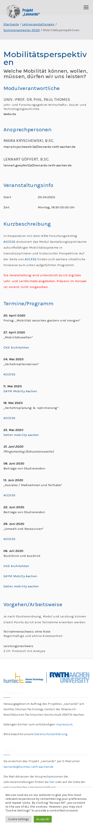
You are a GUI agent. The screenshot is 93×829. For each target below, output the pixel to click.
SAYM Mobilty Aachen (20, 391)
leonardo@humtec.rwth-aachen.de (28, 767)
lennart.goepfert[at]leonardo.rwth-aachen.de (37, 165)
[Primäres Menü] (86, 7)
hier (52, 782)
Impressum (64, 724)
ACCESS (9, 242)
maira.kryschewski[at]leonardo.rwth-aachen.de (39, 147)
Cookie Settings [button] (18, 819)
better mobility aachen (21, 435)
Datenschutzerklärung (50, 734)
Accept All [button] (42, 819)
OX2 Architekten (16, 347)
